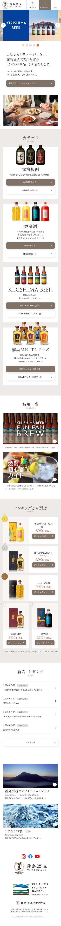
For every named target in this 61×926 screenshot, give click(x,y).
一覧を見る (30, 742)
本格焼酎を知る (29, 182)
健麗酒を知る (29, 246)
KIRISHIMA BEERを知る (30, 306)
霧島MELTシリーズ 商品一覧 (30, 377)
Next (57, 25)
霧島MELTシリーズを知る (30, 369)
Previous (3, 25)
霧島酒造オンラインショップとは (22, 83)
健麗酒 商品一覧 (30, 254)
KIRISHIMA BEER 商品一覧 (30, 314)
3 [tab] (30, 45)
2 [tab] (27, 45)
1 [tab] (23, 45)
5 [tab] (38, 45)
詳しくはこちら (40, 536)
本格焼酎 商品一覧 (29, 190)
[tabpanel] (30, 25)
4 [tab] (34, 45)
